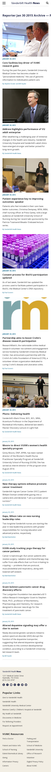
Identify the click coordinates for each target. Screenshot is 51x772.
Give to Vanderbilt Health (12, 697)
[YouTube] (11, 685)
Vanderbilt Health (9, 701)
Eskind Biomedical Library (12, 753)
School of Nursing (9, 749)
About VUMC (32, 765)
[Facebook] (7, 685)
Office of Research (34, 753)
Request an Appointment (12, 726)
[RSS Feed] (3, 685)
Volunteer (30, 757)
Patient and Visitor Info (11, 745)
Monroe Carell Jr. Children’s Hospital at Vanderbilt (21, 709)
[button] (4, 3)
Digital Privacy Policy (35, 761)
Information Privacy (10, 761)
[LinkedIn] (22, 685)
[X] (18, 685)
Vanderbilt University (35, 749)
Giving (4, 757)
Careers (5, 765)
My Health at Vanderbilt (11, 713)
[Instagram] (15, 685)
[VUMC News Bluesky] (26, 685)
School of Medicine (34, 745)
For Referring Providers (11, 721)
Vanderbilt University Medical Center (16, 705)
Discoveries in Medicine (11, 718)
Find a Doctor (7, 738)
